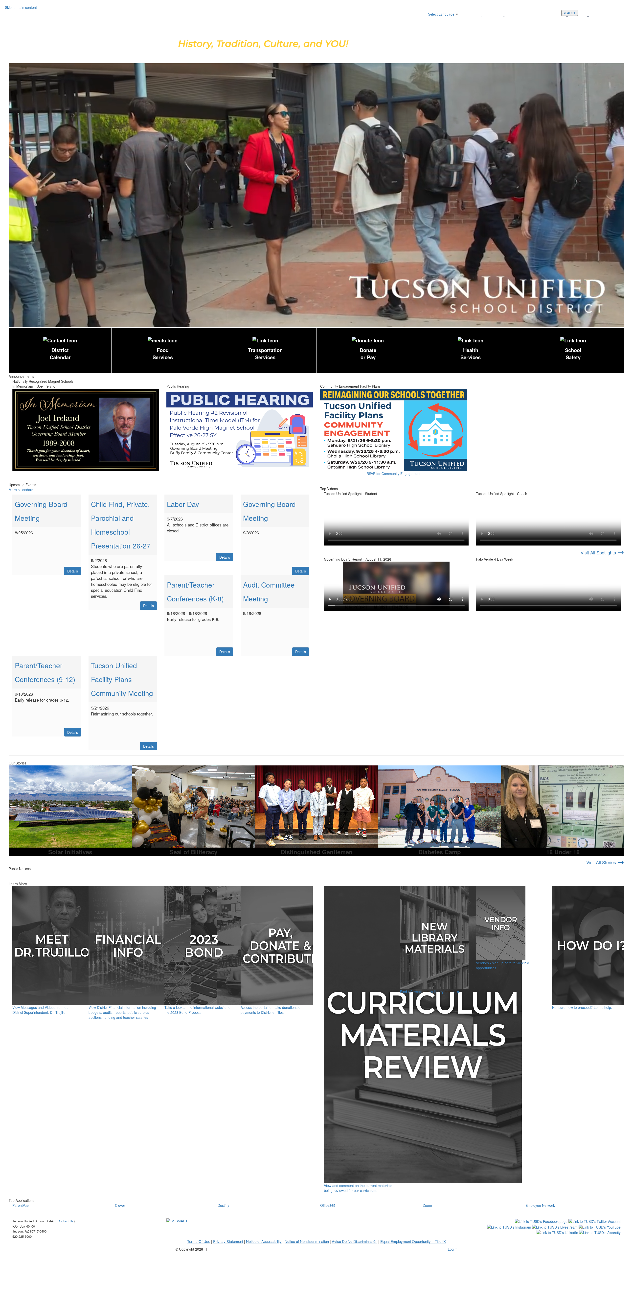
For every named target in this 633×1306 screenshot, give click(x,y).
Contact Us (602, 16)
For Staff (622, 16)
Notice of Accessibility (264, 1241)
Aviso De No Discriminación (354, 1241)
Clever (120, 1205)
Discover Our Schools (444, 16)
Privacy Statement (228, 1241)
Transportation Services (265, 353)
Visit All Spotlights (602, 552)
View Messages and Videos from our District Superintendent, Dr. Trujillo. (41, 1010)
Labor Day (183, 504)
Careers (558, 16)
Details (72, 571)
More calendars (21, 489)
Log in (452, 1249)
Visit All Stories (605, 862)
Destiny (223, 1205)
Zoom (427, 1205)
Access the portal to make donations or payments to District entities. (271, 1010)
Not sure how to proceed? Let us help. (582, 1007)
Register (472, 16)
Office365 (327, 1205)
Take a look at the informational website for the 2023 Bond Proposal (198, 1010)
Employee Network (540, 1205)
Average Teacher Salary (528, 16)
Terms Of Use (198, 1241)
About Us (494, 16)
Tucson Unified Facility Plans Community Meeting (122, 679)
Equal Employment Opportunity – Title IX (413, 1241)
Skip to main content (21, 7)
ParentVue (20, 1205)
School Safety (573, 353)
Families (579, 16)
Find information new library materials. (430, 991)
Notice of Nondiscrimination (307, 1241)
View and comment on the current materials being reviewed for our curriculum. (358, 1188)
